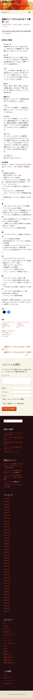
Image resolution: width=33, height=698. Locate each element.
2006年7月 (6, 560)
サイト (4, 396)
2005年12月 (7, 580)
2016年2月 (6, 504)
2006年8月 (6, 558)
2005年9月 (6, 589)
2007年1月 (6, 549)
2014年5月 (6, 512)
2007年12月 (7, 527)
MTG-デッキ (7, 629)
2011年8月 (6, 521)
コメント (5, 375)
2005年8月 (6, 591)
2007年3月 (6, 543)
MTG (5, 623)
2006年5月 (6, 566)
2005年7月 (6, 594)
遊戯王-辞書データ (9, 663)
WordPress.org (8, 683)
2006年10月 (7, 555)
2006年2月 (6, 575)
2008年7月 (6, 524)
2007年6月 (6, 538)
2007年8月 (6, 535)
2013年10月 (7, 518)
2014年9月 (6, 507)
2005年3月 (6, 606)
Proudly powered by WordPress (16, 694)
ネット (6, 637)
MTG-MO (6, 626)
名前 (4, 388)
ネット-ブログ (8, 640)
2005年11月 (7, 583)
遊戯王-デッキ (8, 654)
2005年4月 (6, 603)
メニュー (5, 12)
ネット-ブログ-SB (9, 643)
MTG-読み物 (18, 24)
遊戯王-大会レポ (8, 657)
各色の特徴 (26, 164)
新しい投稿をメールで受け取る (13, 403)
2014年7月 (6, 510)
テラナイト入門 (8, 482)
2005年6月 (6, 597)
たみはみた (19, 477)
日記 (5, 646)
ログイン (6, 675)
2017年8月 (6, 498)
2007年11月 (7, 529)
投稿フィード (7, 678)
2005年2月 (6, 608)
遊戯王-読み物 (8, 660)
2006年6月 (6, 563)
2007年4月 (6, 541)
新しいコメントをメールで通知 (13, 399)
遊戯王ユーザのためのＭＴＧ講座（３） (17, 353)
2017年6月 (6, 501)
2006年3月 (6, 572)
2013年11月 (7, 515)
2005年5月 (6, 600)
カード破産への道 (12, 164)
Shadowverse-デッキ (9, 634)
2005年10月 (7, 586)
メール (5, 392)
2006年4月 (6, 569)
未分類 (6, 649)
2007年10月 (7, 532)
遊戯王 (6, 651)
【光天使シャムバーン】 (11, 452)
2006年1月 (6, 577)
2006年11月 (7, 552)
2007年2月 (6, 546)
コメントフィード (9, 680)
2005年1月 (6, 611)
